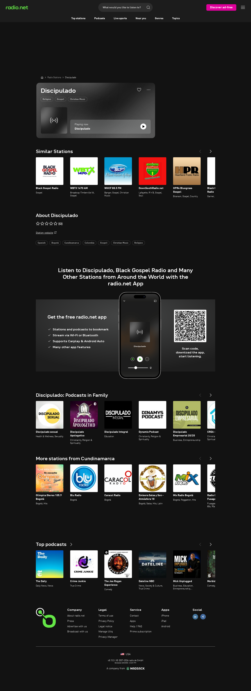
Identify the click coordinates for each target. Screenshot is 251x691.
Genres (159, 18)
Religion (47, 99)
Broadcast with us (77, 631)
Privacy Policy (106, 621)
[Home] (42, 77)
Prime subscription (141, 631)
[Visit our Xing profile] (203, 617)
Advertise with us (77, 626)
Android (165, 626)
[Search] (148, 7)
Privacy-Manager (108, 637)
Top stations (78, 18)
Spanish (42, 243)
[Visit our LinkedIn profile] (195, 617)
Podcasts (99, 18)
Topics (176, 18)
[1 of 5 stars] (38, 223)
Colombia (89, 243)
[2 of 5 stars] (42, 223)
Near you (141, 18)
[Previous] (200, 149)
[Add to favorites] (139, 90)
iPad (163, 621)
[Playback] (143, 126)
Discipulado (82, 128)
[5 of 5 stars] (55, 223)
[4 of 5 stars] (51, 223)
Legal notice (105, 626)
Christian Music (77, 99)
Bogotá (55, 243)
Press (70, 621)
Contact (134, 615)
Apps (133, 621)
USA (127, 654)
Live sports (120, 18)
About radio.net (76, 615)
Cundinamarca (71, 243)
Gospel (60, 99)
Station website (44, 233)
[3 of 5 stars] (46, 223)
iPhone (165, 615)
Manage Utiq (105, 631)
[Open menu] (243, 7)
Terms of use (105, 615)
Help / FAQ (136, 626)
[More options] (148, 90)
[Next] (210, 149)
